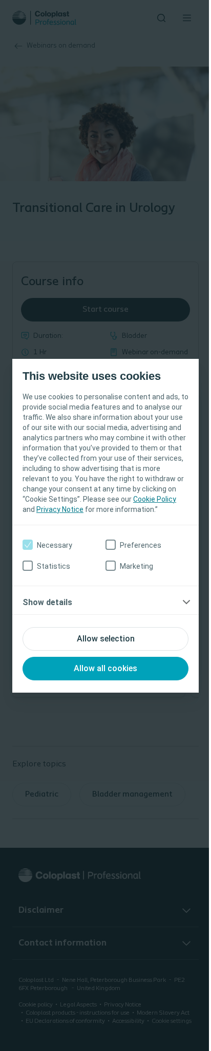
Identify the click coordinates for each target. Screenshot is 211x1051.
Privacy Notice (59, 509)
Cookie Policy (154, 499)
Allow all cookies (105, 668)
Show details (47, 602)
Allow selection (106, 639)
